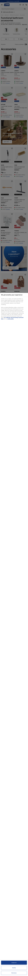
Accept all (14, 962)
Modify (14, 967)
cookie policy (10, 319)
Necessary (14, 973)
